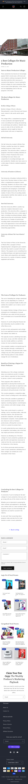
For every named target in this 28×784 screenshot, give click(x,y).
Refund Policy (6, 728)
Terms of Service (7, 724)
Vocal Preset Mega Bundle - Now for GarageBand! (6, 643)
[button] (3, 6)
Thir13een (7, 776)
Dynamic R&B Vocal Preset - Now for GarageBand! (7, 663)
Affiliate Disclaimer (8, 731)
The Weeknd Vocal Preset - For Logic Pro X (20, 594)
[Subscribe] (23, 697)
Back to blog (15, 530)
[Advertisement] (14, 24)
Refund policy (23, 776)
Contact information (14, 781)
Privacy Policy (6, 720)
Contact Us (6, 711)
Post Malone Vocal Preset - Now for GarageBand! (19, 663)
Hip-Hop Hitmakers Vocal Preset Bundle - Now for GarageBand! (20, 643)
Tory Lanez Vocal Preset (6, 594)
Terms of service (18, 779)
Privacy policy (10, 779)
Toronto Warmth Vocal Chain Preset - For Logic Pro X (20, 615)
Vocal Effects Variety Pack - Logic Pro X (7, 614)
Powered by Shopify (14, 776)
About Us (5, 707)
